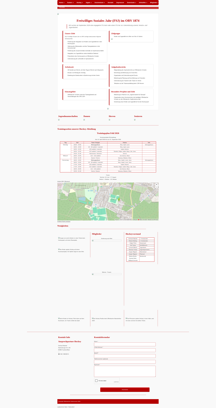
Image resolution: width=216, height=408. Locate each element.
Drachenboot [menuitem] (100, 2)
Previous (59, 6)
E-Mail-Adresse (98, 347)
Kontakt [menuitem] (110, 2)
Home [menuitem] (61, 2)
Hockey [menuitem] (80, 2)
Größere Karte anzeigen (63, 221)
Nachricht (97, 364)
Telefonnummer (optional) (101, 359)
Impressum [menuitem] (120, 2)
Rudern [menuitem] (70, 2)
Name (96, 341)
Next (157, 6)
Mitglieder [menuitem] (154, 2)
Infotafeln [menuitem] (143, 2)
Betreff (96, 353)
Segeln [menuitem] (89, 2)
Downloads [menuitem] (131, 2)
